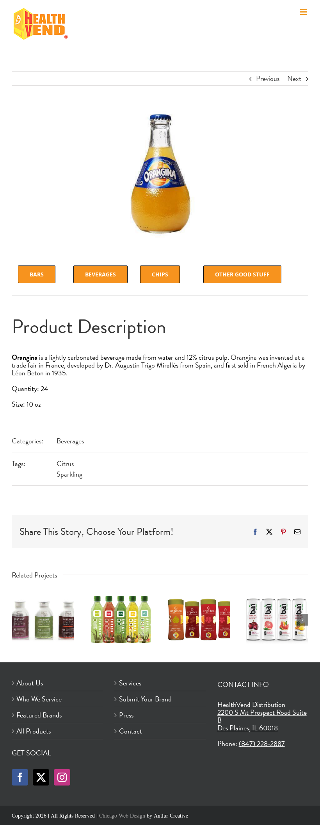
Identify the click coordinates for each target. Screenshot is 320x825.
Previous (267, 78)
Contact (130, 731)
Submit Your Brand (145, 699)
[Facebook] (20, 777)
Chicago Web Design (122, 815)
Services (130, 683)
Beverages (70, 441)
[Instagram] (62, 777)
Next (294, 78)
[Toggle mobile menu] (304, 12)
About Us (29, 683)
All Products (33, 731)
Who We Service (39, 699)
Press (126, 715)
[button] (17, 620)
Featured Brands (39, 715)
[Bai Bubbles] (277, 600)
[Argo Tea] (199, 600)
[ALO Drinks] (121, 600)
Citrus (65, 463)
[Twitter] (41, 777)
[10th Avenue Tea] (43, 600)
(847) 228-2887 (262, 743)
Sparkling (69, 474)
